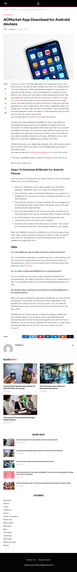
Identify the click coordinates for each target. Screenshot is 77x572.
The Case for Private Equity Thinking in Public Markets (19, 419)
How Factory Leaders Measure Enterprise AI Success (52, 387)
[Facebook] (5, 89)
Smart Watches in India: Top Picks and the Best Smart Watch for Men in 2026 (43, 483)
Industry (6, 513)
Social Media (7, 532)
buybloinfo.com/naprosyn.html (41, 152)
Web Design (7, 539)
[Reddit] (5, 99)
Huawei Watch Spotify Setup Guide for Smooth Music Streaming (19, 387)
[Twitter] (5, 94)
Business (6, 503)
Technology (8, 15)
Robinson (12, 29)
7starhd (28, 266)
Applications (7, 500)
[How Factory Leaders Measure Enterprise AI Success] (57, 373)
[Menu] (5, 3)
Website (6, 545)
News (5, 529)
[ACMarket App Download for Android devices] (38, 56)
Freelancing (7, 510)
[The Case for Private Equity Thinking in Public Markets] (20, 405)
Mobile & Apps (8, 523)
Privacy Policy (45, 560)
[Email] (5, 113)
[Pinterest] (5, 108)
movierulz (15, 328)
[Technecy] (38, 3)
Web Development (9, 542)
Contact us (31, 560)
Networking (7, 526)
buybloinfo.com (35, 117)
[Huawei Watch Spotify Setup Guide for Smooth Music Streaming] (20, 373)
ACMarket (15, 84)
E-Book (5, 507)
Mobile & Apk (7, 519)
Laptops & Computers (10, 516)
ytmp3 (17, 309)
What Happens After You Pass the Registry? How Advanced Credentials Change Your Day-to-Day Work (44, 473)
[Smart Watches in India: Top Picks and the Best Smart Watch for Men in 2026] (8, 486)
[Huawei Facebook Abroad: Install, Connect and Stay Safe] (8, 442)
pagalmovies (26, 163)
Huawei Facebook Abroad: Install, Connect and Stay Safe (36, 440)
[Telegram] (5, 103)
